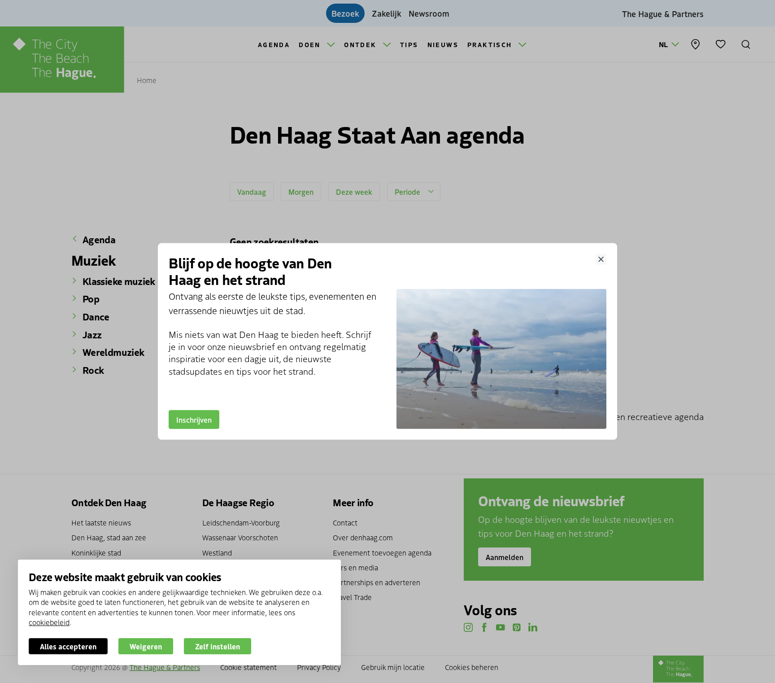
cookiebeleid (49, 622)
